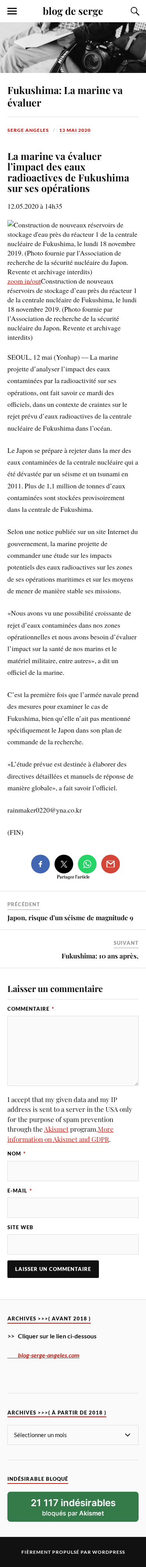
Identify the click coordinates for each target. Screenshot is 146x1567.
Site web (20, 1227)
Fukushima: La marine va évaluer (65, 96)
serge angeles (28, 130)
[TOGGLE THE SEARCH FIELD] (134, 11)
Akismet (56, 1129)
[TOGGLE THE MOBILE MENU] (12, 11)
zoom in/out (24, 281)
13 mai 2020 (75, 130)
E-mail (19, 1190)
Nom (16, 1153)
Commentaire (30, 1009)
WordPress (108, 1552)
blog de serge (73, 10)
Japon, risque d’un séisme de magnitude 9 (70, 917)
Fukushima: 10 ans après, (100, 955)
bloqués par (73, 1507)
